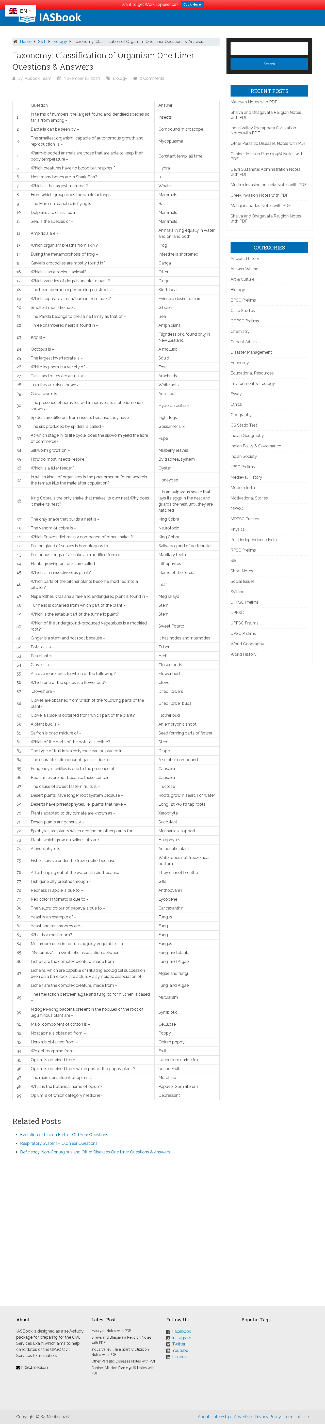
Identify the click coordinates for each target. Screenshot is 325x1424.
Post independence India (254, 539)
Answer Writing (244, 269)
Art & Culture (242, 279)
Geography (241, 414)
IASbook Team (37, 78)
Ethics (236, 404)
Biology (60, 41)
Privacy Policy (268, 1416)
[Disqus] (116, 1227)
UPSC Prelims (243, 633)
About (203, 1416)
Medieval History (246, 477)
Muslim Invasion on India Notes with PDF (269, 184)
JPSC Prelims (243, 466)
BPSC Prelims (243, 300)
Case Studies (243, 310)
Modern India (243, 487)
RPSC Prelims (243, 550)
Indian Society (244, 456)
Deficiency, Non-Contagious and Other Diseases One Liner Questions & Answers (95, 1152)
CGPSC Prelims (245, 321)
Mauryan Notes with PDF (254, 102)
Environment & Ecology (253, 383)
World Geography (247, 643)
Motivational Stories (249, 498)
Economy (240, 362)
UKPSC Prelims (245, 602)
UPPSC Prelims (244, 623)
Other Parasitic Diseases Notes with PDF (268, 143)
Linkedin (180, 1356)
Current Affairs (244, 341)
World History (243, 654)
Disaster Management (251, 352)
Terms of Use (296, 1416)
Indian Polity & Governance (256, 446)
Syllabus (239, 591)
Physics (238, 529)
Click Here (192, 4)
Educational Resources (252, 373)
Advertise (243, 1416)
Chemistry (240, 331)
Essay (236, 394)
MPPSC (238, 508)
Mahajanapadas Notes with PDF (261, 205)
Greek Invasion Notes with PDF (259, 195)
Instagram (181, 1337)
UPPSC (237, 612)
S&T (42, 41)
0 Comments (152, 78)
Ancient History (245, 258)
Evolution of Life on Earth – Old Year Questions (64, 1134)
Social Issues (243, 581)
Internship (222, 1416)
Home (25, 41)
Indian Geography (247, 435)
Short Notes (242, 571)
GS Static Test (244, 425)
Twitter (178, 1344)
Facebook (181, 1331)
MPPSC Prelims (245, 519)
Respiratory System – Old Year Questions (59, 1143)
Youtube (180, 1350)
